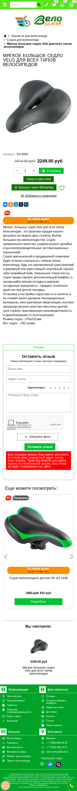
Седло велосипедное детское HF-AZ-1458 (38, 578)
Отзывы (38, 347)
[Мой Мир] (15, 204)
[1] (50, 388)
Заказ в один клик (38, 179)
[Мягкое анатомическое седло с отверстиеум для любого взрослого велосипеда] (38, 106)
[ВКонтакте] (5, 204)
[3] (59, 388)
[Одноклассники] (10, 204)
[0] (54, 4)
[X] (21, 204)
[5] (68, 388)
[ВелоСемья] (38, 20)
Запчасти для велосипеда (29, 35)
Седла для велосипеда (23, 39)
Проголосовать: (37, 387)
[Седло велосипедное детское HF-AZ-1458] (38, 529)
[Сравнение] (62, 4)
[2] (55, 388)
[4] (64, 388)
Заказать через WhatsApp (35, 187)
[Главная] (5, 36)
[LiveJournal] (26, 204)
